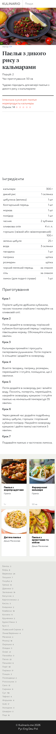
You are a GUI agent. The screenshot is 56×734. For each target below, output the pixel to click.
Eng (25, 729)
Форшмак (8, 700)
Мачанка (7, 637)
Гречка (7, 585)
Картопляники (10, 600)
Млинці (7, 641)
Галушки (7, 577)
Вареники (8, 574)
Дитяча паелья (12, 537)
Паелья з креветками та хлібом (40, 540)
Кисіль (6, 604)
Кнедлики (8, 607)
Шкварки (7, 712)
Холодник (8, 708)
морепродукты (11, 103)
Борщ (6, 570)
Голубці (7, 581)
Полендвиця (9, 678)
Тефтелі (7, 697)
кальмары (27, 103)
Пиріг (6, 667)
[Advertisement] (28, 144)
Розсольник (9, 682)
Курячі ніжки (9, 622)
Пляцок (7, 674)
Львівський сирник (12, 630)
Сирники (7, 689)
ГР (10, 47)
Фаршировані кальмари (39, 488)
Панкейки (8, 656)
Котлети (7, 615)
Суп (5, 693)
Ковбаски (8, 611)
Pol (36, 729)
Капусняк (8, 596)
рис (25, 100)
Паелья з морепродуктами (14, 488)
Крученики (8, 618)
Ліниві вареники (11, 633)
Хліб (5, 704)
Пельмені (8, 663)
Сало (6, 685)
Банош (6, 566)
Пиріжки (7, 671)
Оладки (7, 648)
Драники (7, 589)
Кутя (5, 626)
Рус (20, 729)
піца (5, 715)
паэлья (32, 100)
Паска (7, 659)
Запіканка (8, 592)
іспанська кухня (12, 100)
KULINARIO (11, 3)
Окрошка (8, 645)
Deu (30, 729)
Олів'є (6, 652)
